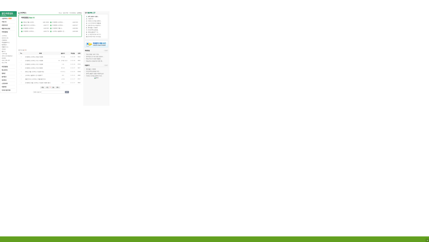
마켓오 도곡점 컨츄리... (95, 21)
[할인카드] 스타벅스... (29, 25)
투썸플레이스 (6, 42)
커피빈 (4, 49)
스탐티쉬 (90, 18)
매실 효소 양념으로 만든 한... (94, 61)
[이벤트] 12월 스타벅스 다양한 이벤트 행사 (37, 83)
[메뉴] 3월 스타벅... (29, 22)
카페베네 (4, 40)
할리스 (4, 51)
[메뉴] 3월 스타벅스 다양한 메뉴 (34, 71)
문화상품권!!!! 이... (93, 32)
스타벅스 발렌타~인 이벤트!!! (34, 75)
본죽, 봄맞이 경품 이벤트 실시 (95, 73)
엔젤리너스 (5, 47)
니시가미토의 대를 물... (95, 23)
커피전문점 (72, 13)
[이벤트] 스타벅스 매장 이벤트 (34, 57)
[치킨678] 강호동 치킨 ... (93, 71)
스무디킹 (4, 53)
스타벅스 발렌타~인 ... (59, 31)
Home (60, 13)
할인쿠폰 (65, 13)
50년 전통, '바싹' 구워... (93, 54)
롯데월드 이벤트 (93, 27)
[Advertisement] (54, 5)
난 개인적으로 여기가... (95, 34)
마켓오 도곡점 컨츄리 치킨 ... (94, 76)
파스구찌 (4, 62)
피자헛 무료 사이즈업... (95, 36)
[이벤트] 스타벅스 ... (58, 22)
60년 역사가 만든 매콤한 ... (94, 59)
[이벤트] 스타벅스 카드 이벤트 (34, 60)
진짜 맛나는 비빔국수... (95, 25)
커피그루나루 (6, 60)
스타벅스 (4, 36)
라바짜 (4, 58)
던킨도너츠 (5, 38)
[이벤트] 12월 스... (57, 28)
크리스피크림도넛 (7, 56)
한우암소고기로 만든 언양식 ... (95, 56)
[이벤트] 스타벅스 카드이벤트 (34, 68)
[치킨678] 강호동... (93, 30)
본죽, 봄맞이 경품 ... (93, 16)
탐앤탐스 (4, 44)
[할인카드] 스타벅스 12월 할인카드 (35, 79)
